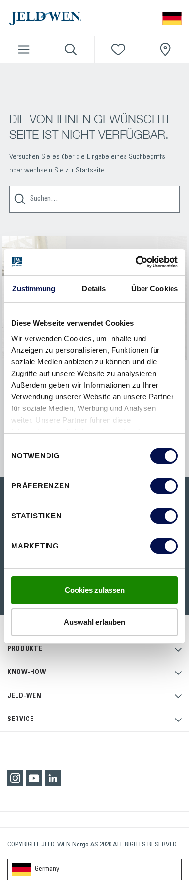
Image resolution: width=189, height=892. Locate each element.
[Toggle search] (70, 49)
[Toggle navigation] (23, 49)
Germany (47, 869)
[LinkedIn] (53, 778)
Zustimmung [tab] (33, 288)
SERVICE (20, 719)
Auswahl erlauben (94, 622)
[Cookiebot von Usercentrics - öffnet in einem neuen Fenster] (136, 262)
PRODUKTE (25, 649)
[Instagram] (15, 778)
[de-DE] (172, 17)
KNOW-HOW (26, 672)
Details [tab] (94, 288)
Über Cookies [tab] (154, 288)
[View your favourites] (118, 49)
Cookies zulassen (95, 590)
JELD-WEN (24, 696)
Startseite (90, 170)
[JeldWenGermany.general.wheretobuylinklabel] (165, 49)
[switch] (164, 486)
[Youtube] (34, 778)
